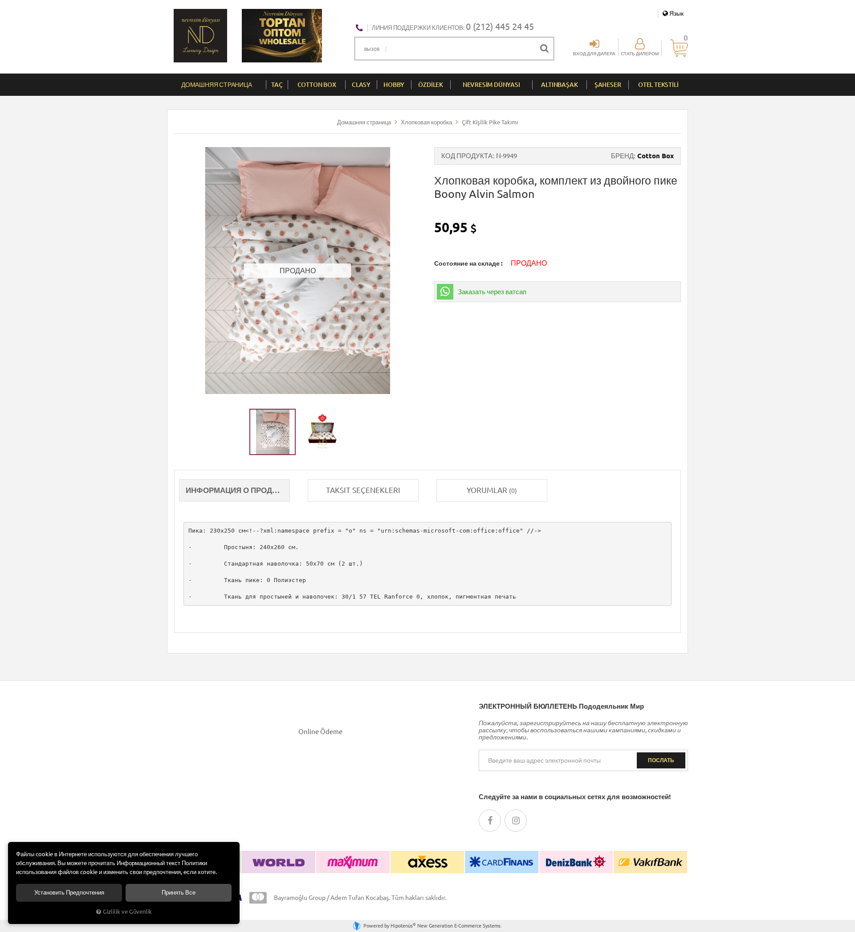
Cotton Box (655, 156)
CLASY (361, 84)
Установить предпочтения (69, 892)
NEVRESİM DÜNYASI (491, 84)
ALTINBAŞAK (559, 84)
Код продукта (467, 156)
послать (661, 760)
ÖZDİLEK (430, 84)
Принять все (178, 892)
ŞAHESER (607, 84)
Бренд (622, 156)
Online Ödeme (320, 731)
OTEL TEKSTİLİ (658, 84)
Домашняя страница (216, 84)
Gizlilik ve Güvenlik (127, 911)
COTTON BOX (316, 84)
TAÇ (276, 84)
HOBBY (393, 84)
